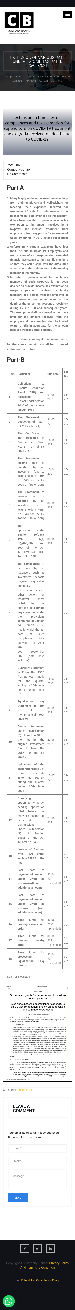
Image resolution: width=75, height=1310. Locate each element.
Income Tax (25, 1089)
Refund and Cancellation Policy (40, 1280)
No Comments (17, 174)
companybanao (18, 169)
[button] (9, 1301)
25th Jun (13, 165)
